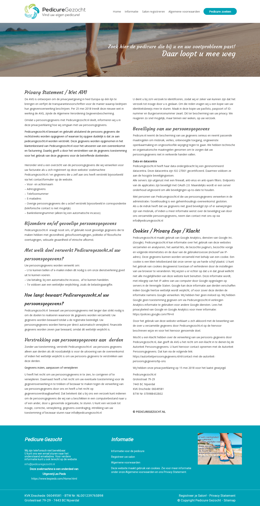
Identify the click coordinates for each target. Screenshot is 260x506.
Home (117, 11)
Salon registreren (153, 11)
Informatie (131, 11)
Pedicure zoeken (220, 11)
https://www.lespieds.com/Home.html (54, 478)
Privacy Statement (222, 495)
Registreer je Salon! (193, 495)
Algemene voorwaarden (184, 11)
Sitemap (229, 500)
